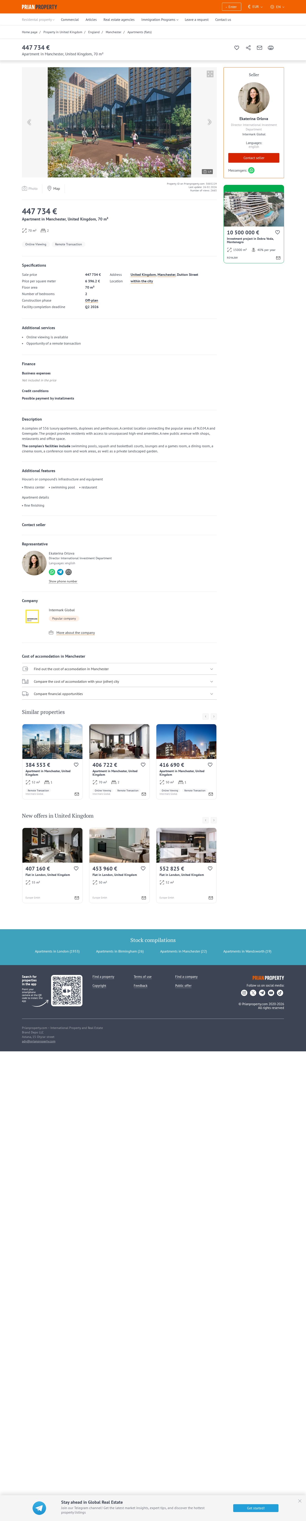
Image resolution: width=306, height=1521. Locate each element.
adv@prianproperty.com (38, 1041)
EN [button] (278, 6)
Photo (33, 188)
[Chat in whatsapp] (52, 572)
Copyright (99, 985)
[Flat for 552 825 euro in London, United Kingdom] (186, 865)
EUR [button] (253, 7)
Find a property (103, 976)
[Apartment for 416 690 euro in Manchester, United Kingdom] (186, 761)
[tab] (119, 668)
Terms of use (143, 976)
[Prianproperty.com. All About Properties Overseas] (39, 7)
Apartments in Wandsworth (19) (247, 951)
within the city (142, 281)
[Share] (248, 48)
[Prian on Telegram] (262, 993)
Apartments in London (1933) (57, 951)
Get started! (256, 1508)
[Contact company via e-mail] (68, 572)
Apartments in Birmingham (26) (120, 951)
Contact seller (254, 158)
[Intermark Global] (34, 616)
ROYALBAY (232, 257)
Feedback (140, 985)
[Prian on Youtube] (271, 993)
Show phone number (63, 581)
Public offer (183, 985)
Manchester (166, 274)
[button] (232, 7)
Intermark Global (62, 610)
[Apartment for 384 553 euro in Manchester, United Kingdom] (52, 761)
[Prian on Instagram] (244, 993)
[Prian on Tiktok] (280, 993)
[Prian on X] (253, 993)
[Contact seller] (76, 794)
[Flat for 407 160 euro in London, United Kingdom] (52, 865)
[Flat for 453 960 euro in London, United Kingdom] (119, 865)
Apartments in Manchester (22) (183, 951)
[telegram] (60, 572)
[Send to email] (259, 48)
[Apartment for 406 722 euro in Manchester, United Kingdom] (119, 761)
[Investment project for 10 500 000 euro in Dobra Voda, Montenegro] (254, 227)
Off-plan (91, 300)
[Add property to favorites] (237, 48)
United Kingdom (143, 274)
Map (56, 188)
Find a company (186, 976)
